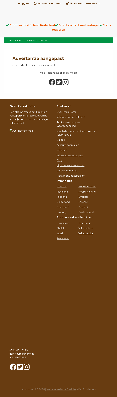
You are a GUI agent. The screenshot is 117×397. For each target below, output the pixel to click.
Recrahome (58, 16)
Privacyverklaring (67, 170)
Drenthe (61, 186)
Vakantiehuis (85, 228)
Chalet (60, 228)
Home (11, 40)
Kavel (60, 233)
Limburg (61, 212)
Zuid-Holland (86, 212)
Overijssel (83, 197)
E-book (61, 140)
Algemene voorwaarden (70, 165)
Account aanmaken (68, 145)
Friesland (62, 197)
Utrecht (83, 202)
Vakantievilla (85, 233)
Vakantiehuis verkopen (70, 155)
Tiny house (84, 223)
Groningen (63, 207)
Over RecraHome (66, 112)
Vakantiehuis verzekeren (71, 117)
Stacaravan (63, 238)
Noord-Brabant (87, 186)
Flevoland (62, 191)
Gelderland (63, 202)
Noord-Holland (87, 191)
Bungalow (63, 223)
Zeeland (83, 207)
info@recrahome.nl (23, 353)
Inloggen (62, 150)
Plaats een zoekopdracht (71, 175)
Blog (59, 160)
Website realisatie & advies (61, 389)
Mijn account (21, 40)
